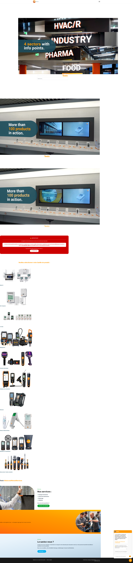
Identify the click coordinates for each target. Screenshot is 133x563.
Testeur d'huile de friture (4, 430)
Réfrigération (2, 347)
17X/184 (1, 326)
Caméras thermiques (4, 368)
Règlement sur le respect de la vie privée (39, 559)
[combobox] (52, 78)
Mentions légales (49, 559)
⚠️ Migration (34, 250)
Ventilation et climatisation (5, 451)
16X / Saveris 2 (3, 306)
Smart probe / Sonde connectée (6, 472)
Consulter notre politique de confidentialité (120, 542)
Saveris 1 (2, 285)
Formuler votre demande (43, 505)
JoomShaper (98, 559)
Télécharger (41, 551)
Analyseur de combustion (5, 389)
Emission (2, 409)
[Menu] (99, 1)
